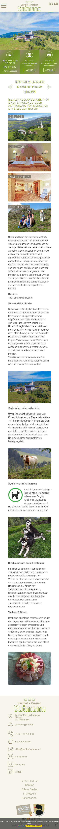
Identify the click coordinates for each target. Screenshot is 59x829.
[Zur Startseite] (29, 6)
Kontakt (29, 784)
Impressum (29, 793)
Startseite (29, 780)
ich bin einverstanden (34, 825)
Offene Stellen (30, 789)
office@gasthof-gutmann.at (28, 749)
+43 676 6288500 (10, 71)
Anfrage (49, 70)
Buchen (29, 70)
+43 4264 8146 (10, 67)
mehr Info (20, 825)
